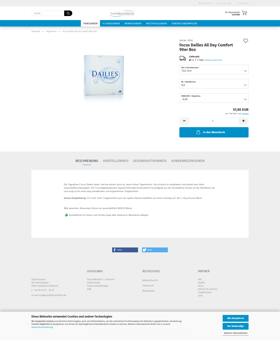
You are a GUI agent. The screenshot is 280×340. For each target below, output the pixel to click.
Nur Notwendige (235, 326)
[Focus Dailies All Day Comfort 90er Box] (103, 75)
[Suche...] (68, 13)
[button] (184, 121)
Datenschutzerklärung (42, 327)
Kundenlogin (225, 3)
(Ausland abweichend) (213, 60)
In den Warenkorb (214, 132)
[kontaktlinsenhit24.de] (122, 13)
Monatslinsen (133, 23)
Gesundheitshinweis (150, 161)
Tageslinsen (90, 23)
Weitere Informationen (235, 333)
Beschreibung (87, 161)
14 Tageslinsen (111, 23)
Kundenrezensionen (188, 161)
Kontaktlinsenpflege (184, 23)
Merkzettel (243, 3)
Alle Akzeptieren (235, 318)
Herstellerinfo (115, 161)
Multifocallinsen (156, 23)
